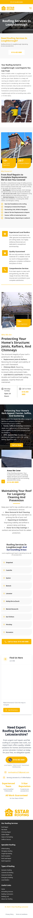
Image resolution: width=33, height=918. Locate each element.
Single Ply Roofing (6, 853)
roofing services (19, 88)
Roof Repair (4, 827)
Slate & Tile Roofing (7, 837)
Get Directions (13, 710)
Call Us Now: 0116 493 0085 (18, 642)
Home (3, 889)
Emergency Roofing (7, 877)
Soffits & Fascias (6, 839)
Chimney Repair (6, 832)
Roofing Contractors (7, 894)
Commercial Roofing (7, 872)
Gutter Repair (5, 834)
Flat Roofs (4, 829)
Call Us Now (16, 445)
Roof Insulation (5, 856)
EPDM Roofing (5, 848)
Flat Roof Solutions (8, 197)
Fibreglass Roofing (6, 851)
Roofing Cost (5, 896)
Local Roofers (5, 880)
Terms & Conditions (21, 914)
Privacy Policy (9, 914)
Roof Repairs (6, 190)
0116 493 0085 (17, 2)
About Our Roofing (6, 899)
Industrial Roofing (6, 875)
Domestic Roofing (6, 870)
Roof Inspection (6, 861)
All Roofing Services (7, 891)
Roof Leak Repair (6, 858)
